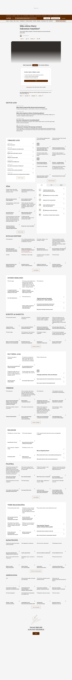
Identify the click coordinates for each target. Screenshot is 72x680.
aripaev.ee (18, 15)
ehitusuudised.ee (31, 15)
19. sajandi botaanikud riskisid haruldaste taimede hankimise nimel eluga (13, 291)
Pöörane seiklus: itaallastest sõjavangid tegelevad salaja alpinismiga (28, 307)
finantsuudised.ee (38, 15)
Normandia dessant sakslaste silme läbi (45, 531)
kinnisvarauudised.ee (56, 15)
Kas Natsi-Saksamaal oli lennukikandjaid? (27, 120)
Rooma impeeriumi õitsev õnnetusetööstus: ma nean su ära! (49, 378)
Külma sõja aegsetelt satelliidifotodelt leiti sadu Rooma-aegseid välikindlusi (11, 250)
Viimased (11, 21)
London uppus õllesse (25, 552)
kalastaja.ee (14, 15)
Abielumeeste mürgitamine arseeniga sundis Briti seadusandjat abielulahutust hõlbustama (43, 328)
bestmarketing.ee (25, 15)
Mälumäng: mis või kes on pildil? (51, 195)
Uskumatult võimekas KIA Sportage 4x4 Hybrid (29, 127)
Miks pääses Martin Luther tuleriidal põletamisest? (47, 459)
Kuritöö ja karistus (29, 21)
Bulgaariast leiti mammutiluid (49, 200)
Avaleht (7, 21)
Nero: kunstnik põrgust (26, 476)
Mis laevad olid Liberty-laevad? (15, 153)
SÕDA (21, 24)
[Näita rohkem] (60, 16)
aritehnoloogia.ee (44, 15)
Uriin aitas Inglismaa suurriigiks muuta (16, 149)
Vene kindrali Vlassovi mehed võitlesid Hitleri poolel (45, 526)
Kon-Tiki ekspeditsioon (12, 298)
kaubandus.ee (50, 15)
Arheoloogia (43, 21)
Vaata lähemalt (29, 87)
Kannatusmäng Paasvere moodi (58, 175)
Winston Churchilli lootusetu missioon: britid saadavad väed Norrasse (27, 518)
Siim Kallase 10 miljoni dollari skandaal (51, 215)
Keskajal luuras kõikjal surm (13, 161)
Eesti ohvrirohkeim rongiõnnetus (43, 552)
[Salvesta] (33, 143)
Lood (17, 105)
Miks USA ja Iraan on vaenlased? (43, 476)
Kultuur (17, 21)
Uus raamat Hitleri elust (26, 490)
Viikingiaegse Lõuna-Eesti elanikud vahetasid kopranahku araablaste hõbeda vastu (43, 402)
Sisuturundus (21, 125)
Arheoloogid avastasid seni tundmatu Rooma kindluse (19, 174)
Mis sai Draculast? (11, 144)
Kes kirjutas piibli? (11, 456)
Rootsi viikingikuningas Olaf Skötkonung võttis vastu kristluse (26, 417)
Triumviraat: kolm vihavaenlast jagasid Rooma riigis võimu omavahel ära (42, 491)
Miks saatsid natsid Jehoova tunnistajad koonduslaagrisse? (49, 454)
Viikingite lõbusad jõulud (11, 416)
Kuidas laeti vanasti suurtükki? (27, 226)
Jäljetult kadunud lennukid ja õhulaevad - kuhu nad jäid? (45, 299)
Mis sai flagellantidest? (43, 450)
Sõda (14, 21)
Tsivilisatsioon (22, 21)
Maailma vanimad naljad (13, 157)
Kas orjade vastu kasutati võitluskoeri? (15, 165)
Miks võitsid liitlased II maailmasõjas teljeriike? (46, 535)
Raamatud (51, 21)
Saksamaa (33, 95)
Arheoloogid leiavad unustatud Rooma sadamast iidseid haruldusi (26, 589)
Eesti (47, 21)
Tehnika (34, 21)
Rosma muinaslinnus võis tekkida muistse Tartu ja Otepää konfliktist (11, 265)
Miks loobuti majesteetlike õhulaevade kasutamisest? (30, 107)
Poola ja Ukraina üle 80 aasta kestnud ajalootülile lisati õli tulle (13, 533)
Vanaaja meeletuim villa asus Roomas (47, 374)
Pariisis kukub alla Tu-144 (57, 552)
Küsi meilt (26, 95)
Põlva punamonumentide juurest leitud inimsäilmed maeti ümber (13, 518)
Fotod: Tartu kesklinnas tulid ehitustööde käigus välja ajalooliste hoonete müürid (42, 149)
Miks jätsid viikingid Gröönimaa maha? (45, 309)
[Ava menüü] (13, 18)
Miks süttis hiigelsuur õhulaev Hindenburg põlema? (30, 113)
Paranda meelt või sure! (12, 442)
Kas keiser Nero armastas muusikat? (15, 170)
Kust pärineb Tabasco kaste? (28, 380)
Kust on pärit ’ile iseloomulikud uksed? (46, 383)
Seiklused (38, 21)
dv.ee (21, 15)
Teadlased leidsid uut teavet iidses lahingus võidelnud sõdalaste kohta (11, 227)
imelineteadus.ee (8, 15)
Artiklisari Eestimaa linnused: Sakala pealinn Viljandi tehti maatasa (57, 265)
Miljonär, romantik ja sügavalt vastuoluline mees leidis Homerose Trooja (27, 291)
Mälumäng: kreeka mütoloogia (51, 210)
